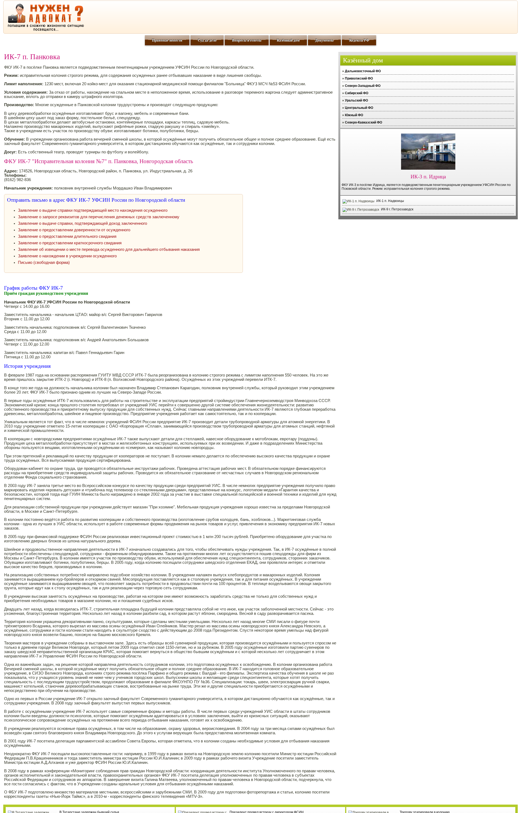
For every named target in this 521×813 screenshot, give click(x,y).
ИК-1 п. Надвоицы (390, 201)
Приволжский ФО (359, 78)
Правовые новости (167, 40)
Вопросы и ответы (246, 40)
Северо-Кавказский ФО (363, 122)
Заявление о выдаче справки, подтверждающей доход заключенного (82, 223)
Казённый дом (288, 40)
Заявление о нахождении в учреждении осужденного (67, 256)
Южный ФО (354, 115)
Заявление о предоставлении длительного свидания (67, 236)
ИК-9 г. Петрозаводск (397, 209)
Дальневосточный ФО (363, 71)
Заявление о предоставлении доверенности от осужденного (74, 230)
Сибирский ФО (356, 93)
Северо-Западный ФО (362, 86)
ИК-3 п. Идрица (428, 176)
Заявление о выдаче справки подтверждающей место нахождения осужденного (92, 210)
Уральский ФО (356, 100)
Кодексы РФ (359, 40)
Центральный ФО (359, 108)
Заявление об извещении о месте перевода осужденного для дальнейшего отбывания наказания (109, 249)
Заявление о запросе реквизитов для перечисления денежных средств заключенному (98, 217)
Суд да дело (207, 40)
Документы (324, 40)
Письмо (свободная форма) (44, 262)
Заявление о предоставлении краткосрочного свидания (70, 243)
